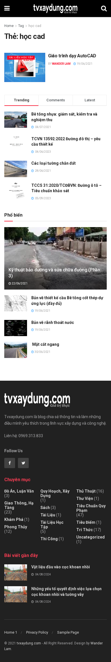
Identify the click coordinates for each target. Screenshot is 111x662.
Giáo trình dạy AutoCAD (72, 55)
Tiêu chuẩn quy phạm (91, 508)
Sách (45, 507)
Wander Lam (61, 63)
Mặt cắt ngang (45, 344)
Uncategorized (90, 537)
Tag (21, 26)
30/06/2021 (42, 351)
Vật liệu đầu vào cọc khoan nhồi (60, 567)
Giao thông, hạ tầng (19, 505)
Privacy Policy (37, 632)
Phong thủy (15, 527)
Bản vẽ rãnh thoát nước (52, 322)
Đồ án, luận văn (19, 491)
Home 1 (10, 632)
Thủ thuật (86, 491)
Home (9, 26)
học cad (34, 26)
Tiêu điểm (85, 522)
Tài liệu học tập (21, 57)
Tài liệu (47, 515)
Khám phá (13, 519)
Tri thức (84, 529)
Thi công (49, 539)
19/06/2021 (84, 63)
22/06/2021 (19, 283)
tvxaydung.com (29, 643)
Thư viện (84, 498)
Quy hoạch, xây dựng (54, 493)
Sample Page (68, 632)
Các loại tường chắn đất (53, 163)
